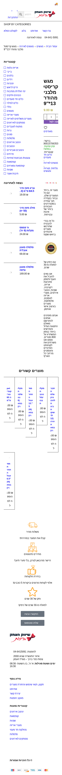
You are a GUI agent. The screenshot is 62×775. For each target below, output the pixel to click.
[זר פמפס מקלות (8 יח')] (10, 233)
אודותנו (13, 689)
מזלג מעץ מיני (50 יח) (27, 209)
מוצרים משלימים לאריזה (19, 118)
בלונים (10, 75)
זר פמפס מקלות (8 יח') (27, 229)
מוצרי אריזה (13, 114)
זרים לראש (12, 87)
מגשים (40, 46)
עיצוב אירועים (14, 142)
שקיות (10, 169)
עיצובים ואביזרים (15, 150)
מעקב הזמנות (16, 698)
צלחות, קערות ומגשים (51, 169)
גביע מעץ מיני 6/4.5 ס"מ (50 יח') (27, 190)
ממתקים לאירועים (16, 122)
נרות (9, 130)
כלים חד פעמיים (48, 156)
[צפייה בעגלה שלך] (16, 11)
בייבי (9, 71)
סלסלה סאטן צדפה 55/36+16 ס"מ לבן (27, 269)
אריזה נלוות (12, 67)
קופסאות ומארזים (16, 165)
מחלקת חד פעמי (18, 729)
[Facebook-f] (50, 748)
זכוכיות (10, 83)
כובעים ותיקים (14, 95)
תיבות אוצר (12, 173)
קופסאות (11, 162)
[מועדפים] (10, 11)
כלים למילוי (12, 103)
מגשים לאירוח (26, 46)
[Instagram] (38, 748)
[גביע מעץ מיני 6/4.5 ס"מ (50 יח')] (10, 193)
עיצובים (11, 146)
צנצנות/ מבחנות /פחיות (18, 158)
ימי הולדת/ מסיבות (16, 91)
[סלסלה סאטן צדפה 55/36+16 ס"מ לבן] (10, 272)
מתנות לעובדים (14, 126)
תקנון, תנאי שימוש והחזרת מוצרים (27, 684)
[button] (10, 414)
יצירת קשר (15, 693)
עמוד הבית (51, 46)
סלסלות (11, 138)
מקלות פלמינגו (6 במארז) (20, 397)
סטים (9, 134)
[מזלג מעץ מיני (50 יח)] (10, 213)
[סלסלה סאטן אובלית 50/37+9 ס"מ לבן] (10, 253)
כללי (9, 107)
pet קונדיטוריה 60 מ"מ (9, 394)
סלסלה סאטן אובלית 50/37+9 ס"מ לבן (27, 249)
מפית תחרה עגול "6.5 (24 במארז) (9, 475)
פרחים (10, 154)
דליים (9, 79)
